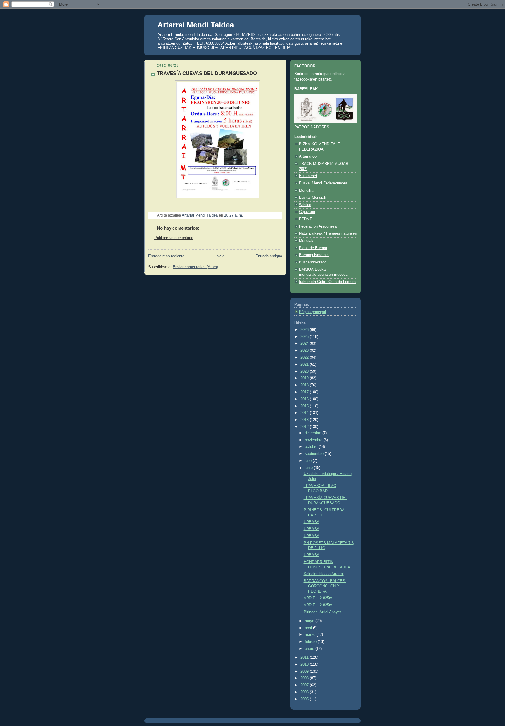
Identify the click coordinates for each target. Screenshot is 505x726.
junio (309, 468)
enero (310, 649)
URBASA (311, 522)
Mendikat (306, 191)
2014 (305, 413)
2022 (305, 357)
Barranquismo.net (314, 255)
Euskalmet (308, 176)
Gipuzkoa (307, 212)
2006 (305, 692)
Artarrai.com (309, 156)
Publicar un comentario (173, 238)
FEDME (305, 219)
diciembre (313, 433)
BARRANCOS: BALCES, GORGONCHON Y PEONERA (325, 586)
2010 (305, 664)
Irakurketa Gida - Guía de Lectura (327, 282)
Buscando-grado (312, 262)
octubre (312, 447)
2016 (305, 399)
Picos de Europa (313, 248)
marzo (311, 635)
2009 (305, 671)
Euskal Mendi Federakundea (323, 183)
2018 (305, 385)
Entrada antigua (268, 256)
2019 (305, 378)
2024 (305, 343)
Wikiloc (305, 205)
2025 (305, 337)
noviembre (314, 440)
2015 (305, 406)
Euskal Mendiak (312, 198)
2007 (305, 685)
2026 (305, 330)
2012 (305, 427)
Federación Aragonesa (318, 226)
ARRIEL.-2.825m (318, 598)
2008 (305, 678)
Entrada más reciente (166, 256)
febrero (311, 642)
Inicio (219, 256)
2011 (305, 657)
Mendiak (306, 241)
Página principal (312, 312)
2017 (305, 392)
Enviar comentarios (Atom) (195, 267)
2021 (305, 364)
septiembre (315, 454)
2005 (305, 699)
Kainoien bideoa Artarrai (324, 574)
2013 (305, 420)
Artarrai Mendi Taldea (196, 24)
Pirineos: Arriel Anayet (322, 612)
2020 (305, 371)
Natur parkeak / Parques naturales (328, 233)
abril (309, 628)
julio (309, 461)
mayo (310, 621)
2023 (305, 350)
